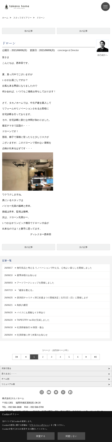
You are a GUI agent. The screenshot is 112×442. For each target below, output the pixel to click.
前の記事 (28, 31)
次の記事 (83, 31)
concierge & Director (68, 50)
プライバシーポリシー (39, 425)
